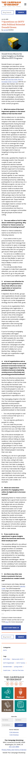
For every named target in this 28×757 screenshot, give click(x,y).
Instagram (11, 683)
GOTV (5, 650)
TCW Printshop (14, 735)
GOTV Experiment (8, 663)
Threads (20, 683)
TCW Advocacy (14, 732)
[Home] (11, 4)
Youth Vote (6, 670)
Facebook (7, 683)
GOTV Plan (6, 659)
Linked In (16, 683)
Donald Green (7, 667)
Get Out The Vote (18, 670)
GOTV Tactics (20, 663)
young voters (18, 667)
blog (6, 622)
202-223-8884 (14, 747)
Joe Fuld (5, 30)
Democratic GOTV (17, 659)
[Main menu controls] (25, 4)
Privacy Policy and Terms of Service (14, 750)
